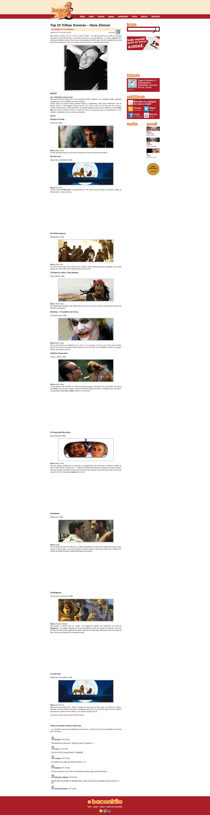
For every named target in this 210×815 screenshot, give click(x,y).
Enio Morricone (69, 42)
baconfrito (61, 10)
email (148, 135)
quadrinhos (123, 16)
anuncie (102, 807)
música (144, 16)
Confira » (143, 84)
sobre (91, 16)
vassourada (112, 32)
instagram (154, 146)
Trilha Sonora (79, 715)
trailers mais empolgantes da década (91, 345)
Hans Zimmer (64, 715)
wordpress (105, 811)
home (82, 16)
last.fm (153, 135)
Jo (147, 154)
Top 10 (72, 715)
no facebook (138, 115)
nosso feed (137, 109)
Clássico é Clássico (62, 29)
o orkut (153, 115)
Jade (148, 143)
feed (101, 811)
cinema (101, 16)
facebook (153, 157)
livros (134, 16)
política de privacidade (114, 807)
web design (109, 811)
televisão (155, 16)
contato (95, 807)
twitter (153, 109)
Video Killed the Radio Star (94, 106)
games (111, 16)
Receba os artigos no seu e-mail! (145, 102)
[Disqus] (85, 763)
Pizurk (149, 132)
